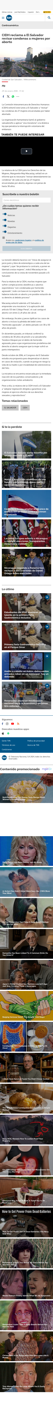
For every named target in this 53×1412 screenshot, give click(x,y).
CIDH (25, 407)
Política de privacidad (35, 741)
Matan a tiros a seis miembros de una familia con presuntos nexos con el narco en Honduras (25, 482)
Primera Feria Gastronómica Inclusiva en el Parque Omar (25, 645)
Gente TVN (6, 741)
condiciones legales (23, 240)
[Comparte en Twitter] (8, 96)
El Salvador (10, 407)
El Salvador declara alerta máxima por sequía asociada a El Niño (25, 454)
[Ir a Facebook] (3, 723)
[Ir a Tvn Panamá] (25, 18)
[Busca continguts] (49, 17)
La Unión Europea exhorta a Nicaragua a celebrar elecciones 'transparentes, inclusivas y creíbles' (26, 541)
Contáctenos (7, 749)
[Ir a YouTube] (13, 723)
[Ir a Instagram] (7, 723)
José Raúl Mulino (20, 12)
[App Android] (9, 733)
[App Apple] (3, 733)
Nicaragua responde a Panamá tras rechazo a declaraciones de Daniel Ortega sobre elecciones (24, 571)
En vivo (47, 12)
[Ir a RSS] (19, 723)
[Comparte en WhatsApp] (12, 96)
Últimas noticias (7, 12)
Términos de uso (8, 745)
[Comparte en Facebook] (3, 96)
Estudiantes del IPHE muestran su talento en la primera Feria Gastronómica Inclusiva (23, 615)
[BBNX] (4, 757)
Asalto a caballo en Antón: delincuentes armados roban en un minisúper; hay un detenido (26, 674)
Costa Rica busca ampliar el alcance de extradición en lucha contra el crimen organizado (26, 512)
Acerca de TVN (33, 745)
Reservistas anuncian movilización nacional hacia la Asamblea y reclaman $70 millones (26, 703)
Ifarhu (38, 12)
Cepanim (31, 12)
